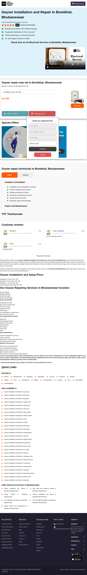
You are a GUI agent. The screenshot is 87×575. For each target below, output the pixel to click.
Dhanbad (62, 376)
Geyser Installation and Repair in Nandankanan (18, 432)
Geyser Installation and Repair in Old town (16, 436)
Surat (68, 380)
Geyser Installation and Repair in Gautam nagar (18, 439)
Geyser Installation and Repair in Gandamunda (17, 466)
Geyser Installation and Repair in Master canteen (18, 415)
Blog (20, 530)
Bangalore (30, 376)
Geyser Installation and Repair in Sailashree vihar (18, 459)
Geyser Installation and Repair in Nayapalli (16, 480)
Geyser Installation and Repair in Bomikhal (16, 398)
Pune (15, 380)
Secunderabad (47, 380)
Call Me (43, 149)
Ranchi (6, 376)
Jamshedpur (25, 380)
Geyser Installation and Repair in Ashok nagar (17, 446)
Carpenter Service (7, 542)
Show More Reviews (43, 256)
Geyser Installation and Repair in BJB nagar (16, 426)
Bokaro (36, 380)
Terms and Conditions (78, 569)
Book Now (77, 105)
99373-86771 (60, 524)
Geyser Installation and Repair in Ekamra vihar (17, 476)
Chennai (51, 376)
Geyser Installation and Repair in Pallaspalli (16, 429)
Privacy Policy (23, 527)
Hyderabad (41, 376)
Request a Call (39, 114)
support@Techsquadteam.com (62, 529)
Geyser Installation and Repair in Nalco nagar (17, 412)
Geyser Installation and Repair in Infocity (15, 422)
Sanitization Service (7, 547)
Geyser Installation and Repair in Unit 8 (15, 419)
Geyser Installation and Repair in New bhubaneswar (19, 473)
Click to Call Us (12, 113)
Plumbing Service (7, 544)
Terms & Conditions (24, 524)
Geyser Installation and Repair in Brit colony (16, 395)
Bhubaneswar (17, 376)
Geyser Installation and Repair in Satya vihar (17, 405)
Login (20, 542)
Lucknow (59, 380)
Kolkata (6, 380)
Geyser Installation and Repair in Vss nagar (16, 449)
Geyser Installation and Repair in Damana (16, 453)
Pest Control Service (7, 527)
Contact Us (22, 536)
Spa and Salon (6, 536)
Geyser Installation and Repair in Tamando (16, 470)
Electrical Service (7, 539)
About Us (21, 539)
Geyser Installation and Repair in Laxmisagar (17, 463)
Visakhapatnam (8, 383)
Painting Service (6, 530)
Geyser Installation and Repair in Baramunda (17, 443)
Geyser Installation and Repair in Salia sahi (16, 409)
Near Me (21, 533)
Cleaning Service (7, 524)
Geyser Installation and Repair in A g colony (16, 392)
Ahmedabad (79, 380)
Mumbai (72, 376)
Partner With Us (23, 544)
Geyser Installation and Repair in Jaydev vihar (17, 402)
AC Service (5, 533)
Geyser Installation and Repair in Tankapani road (18, 456)
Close (42, 155)
